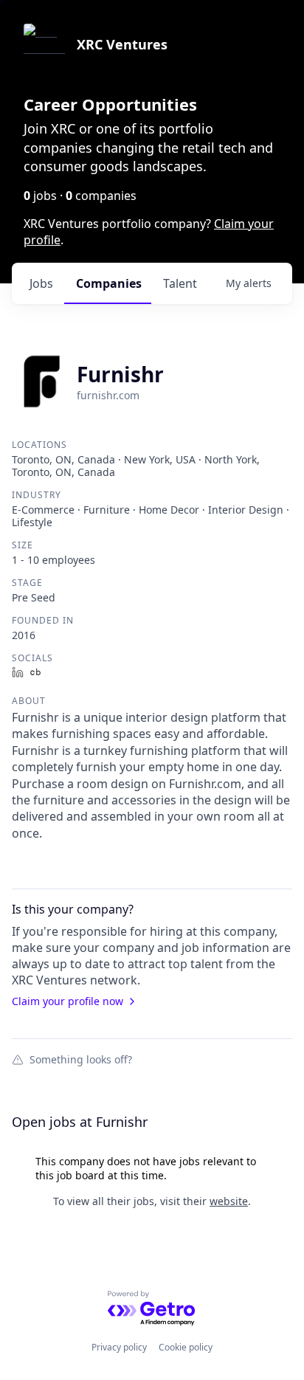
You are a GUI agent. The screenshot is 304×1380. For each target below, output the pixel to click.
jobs (41, 283)
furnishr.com (108, 395)
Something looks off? (81, 1059)
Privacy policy (119, 1347)
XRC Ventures (122, 44)
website (229, 1201)
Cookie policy (186, 1347)
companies (109, 283)
